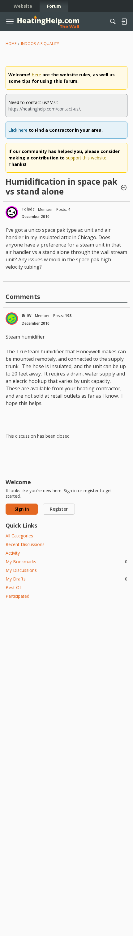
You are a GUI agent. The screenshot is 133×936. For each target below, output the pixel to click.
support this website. (86, 158)
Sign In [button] (22, 509)
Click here (18, 130)
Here (36, 75)
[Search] (112, 21)
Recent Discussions (25, 544)
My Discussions (21, 570)
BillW (27, 315)
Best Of (13, 587)
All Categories (19, 536)
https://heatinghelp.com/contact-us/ (44, 109)
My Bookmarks (66, 561)
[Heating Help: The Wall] (48, 21)
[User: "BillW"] (12, 318)
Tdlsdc (28, 209)
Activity (13, 553)
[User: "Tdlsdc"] (12, 212)
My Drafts (66, 579)
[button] (123, 188)
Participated (17, 596)
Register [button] (59, 509)
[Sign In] (124, 21)
